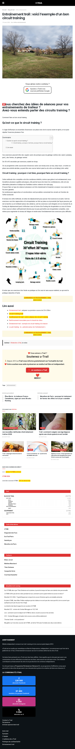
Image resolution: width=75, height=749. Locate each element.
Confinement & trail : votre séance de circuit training (28, 317)
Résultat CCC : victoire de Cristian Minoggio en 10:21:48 (21, 609)
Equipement (8, 511)
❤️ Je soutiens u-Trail (37, 370)
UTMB (6, 529)
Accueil (4, 10)
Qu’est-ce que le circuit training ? (17, 141)
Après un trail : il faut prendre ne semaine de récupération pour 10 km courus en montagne (61, 455)
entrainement (11, 385)
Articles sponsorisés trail (10, 725)
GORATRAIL (10, 501)
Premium (10, 505)
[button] (37, 177)
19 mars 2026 (6, 22)
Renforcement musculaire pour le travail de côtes (25, 320)
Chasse (10, 502)
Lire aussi (10, 147)
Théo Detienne (9, 567)
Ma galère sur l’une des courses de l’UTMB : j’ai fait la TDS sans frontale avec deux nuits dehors (33, 623)
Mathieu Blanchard (10, 564)
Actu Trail (8, 498)
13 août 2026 (31, 458)
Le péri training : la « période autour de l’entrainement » (27, 327)
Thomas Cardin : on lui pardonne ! (14, 620)
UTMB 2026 (6, 476)
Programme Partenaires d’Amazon (26, 666)
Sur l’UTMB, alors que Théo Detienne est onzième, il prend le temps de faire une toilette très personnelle (36, 590)
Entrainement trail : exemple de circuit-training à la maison (28, 324)
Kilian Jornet (8, 560)
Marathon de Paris (10, 544)
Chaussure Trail (10, 512)
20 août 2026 (6, 437)
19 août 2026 (43, 437)
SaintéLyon (8, 540)
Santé (43, 428)
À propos (5, 734)
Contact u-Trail (7, 720)
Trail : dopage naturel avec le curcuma (12, 454)
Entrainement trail (15, 310)
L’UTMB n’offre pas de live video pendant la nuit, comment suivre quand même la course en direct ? (34, 594)
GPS (7, 514)
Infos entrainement (21, 10)
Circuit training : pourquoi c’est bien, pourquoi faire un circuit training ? (33, 143)
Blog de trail (11, 10)
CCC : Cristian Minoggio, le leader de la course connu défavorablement (25, 616)
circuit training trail (16, 314)
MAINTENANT (37, 300)
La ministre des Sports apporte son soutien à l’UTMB (20, 606)
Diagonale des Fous (10, 533)
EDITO (9, 500)
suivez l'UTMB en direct (13, 472)
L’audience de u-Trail (9, 739)
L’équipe (5, 736)
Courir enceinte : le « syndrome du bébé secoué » (37, 454)
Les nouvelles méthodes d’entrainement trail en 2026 (17, 433)
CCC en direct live (24, 481)
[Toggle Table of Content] (50, 138)
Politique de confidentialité (11, 742)
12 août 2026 (55, 459)
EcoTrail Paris (8, 537)
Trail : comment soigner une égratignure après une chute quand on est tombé (54, 433)
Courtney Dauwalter (10, 575)
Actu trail (5, 731)
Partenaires (6, 722)
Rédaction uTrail (16, 343)
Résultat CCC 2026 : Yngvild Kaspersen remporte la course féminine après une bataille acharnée (33, 597)
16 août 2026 (6, 458)
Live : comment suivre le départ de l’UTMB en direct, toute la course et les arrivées (29, 613)
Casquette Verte (9, 571)
